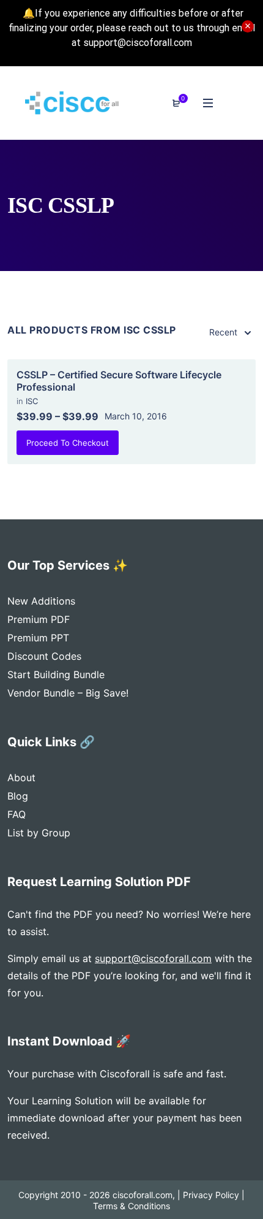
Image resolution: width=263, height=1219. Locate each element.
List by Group (38, 833)
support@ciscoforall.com (153, 958)
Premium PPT (38, 638)
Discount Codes (44, 656)
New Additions (41, 601)
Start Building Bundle (56, 674)
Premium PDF (38, 619)
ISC (32, 401)
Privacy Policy (211, 1195)
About (21, 777)
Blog (17, 796)
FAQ (16, 814)
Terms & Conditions (131, 1206)
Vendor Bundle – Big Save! (67, 693)
